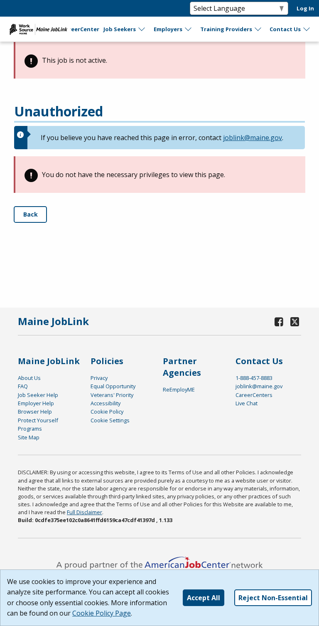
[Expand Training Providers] (258, 29)
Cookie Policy (107, 411)
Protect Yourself (38, 420)
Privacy (99, 378)
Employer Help (36, 403)
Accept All (203, 597)
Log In (305, 8)
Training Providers (226, 29)
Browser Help (35, 411)
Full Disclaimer (84, 512)
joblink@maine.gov (252, 137)
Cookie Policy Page (101, 613)
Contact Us (285, 29)
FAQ (23, 386)
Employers (168, 29)
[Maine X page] (294, 321)
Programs (30, 428)
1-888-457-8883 (254, 378)
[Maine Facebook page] (279, 321)
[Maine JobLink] (39, 29)
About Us (29, 378)
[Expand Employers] (188, 29)
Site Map (28, 437)
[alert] (159, 60)
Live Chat (247, 403)
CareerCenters (254, 395)
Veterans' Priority (112, 395)
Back (30, 214)
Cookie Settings (110, 420)
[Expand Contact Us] (307, 29)
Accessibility (105, 403)
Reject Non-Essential (273, 597)
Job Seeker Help (38, 395)
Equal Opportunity (113, 386)
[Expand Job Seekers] (142, 29)
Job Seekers (119, 29)
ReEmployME (179, 389)
